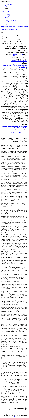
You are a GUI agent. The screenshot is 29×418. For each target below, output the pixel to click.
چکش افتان (16, 127)
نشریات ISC (7, 22)
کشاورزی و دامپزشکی (10, 20)
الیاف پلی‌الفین (23, 127)
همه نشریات (7, 14)
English (6, 8)
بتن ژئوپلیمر (24, 126)
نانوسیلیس (4, 126)
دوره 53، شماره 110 (17, 54)
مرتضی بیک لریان (8, 65)
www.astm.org (18, 178)
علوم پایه (6, 17)
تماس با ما (6, 6)
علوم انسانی (7, 15)
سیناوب (14, 416)
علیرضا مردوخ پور (22, 67)
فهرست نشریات (8, 4)
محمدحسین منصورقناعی (20, 65)
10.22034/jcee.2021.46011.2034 (19, 61)
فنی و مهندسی (8, 18)
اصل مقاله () (18, 56)
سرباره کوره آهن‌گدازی (14, 126)
